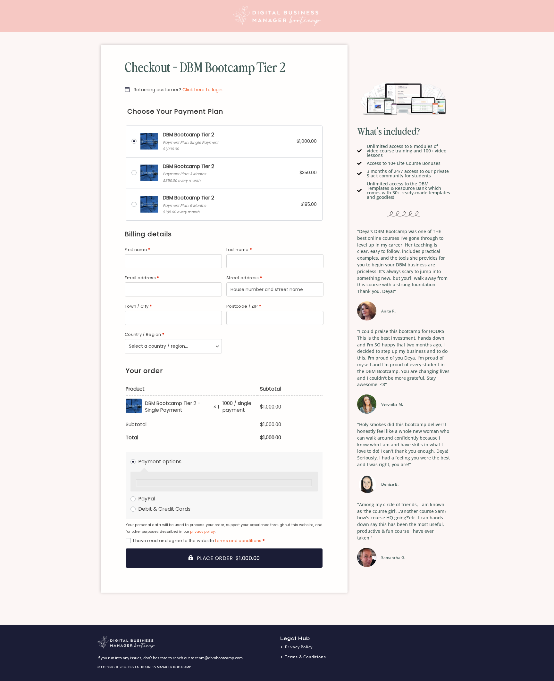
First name (137, 249)
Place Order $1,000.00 (228, 558)
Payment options (159, 461)
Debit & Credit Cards (164, 509)
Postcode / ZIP (243, 306)
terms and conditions (238, 541)
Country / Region (144, 334)
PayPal (146, 498)
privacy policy (202, 531)
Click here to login (202, 89)
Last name (239, 249)
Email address (142, 278)
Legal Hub (295, 638)
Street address (244, 278)
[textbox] (173, 346)
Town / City (138, 306)
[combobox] (173, 346)
